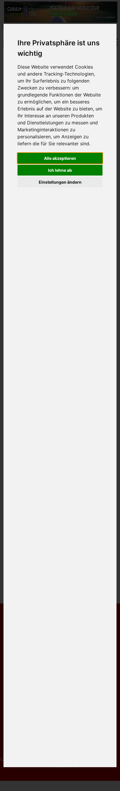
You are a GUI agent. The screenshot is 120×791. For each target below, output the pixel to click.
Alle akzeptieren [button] (60, 158)
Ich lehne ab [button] (60, 170)
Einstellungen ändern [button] (60, 182)
